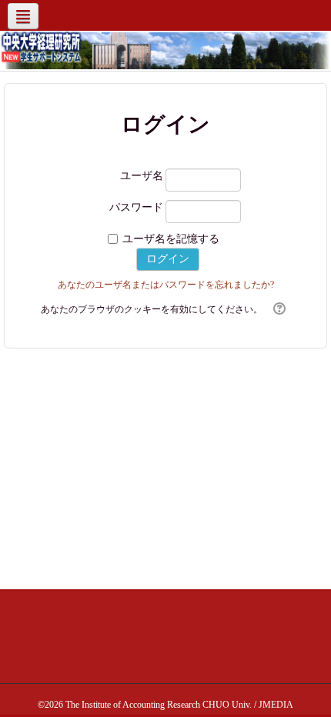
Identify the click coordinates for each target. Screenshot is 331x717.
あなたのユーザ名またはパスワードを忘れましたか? (166, 284)
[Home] (41, 47)
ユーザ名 (141, 176)
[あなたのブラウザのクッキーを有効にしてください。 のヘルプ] (277, 309)
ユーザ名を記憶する (170, 239)
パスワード (136, 207)
